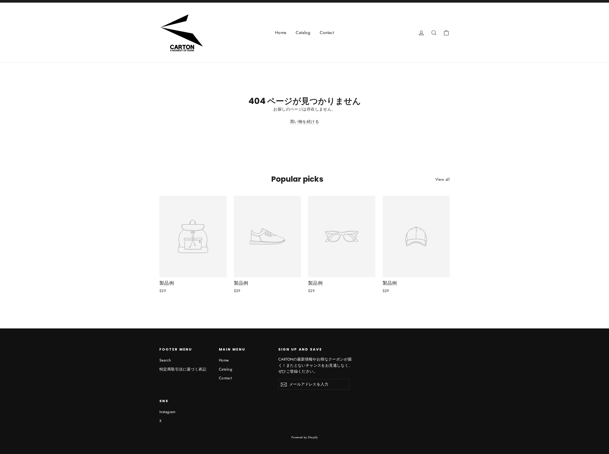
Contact (327, 32)
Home (280, 32)
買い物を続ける (304, 121)
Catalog (303, 32)
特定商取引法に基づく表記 (182, 369)
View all (442, 179)
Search (165, 360)
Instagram (167, 412)
